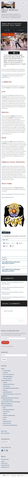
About (2, 368)
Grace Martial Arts (9, 11)
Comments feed (5, 465)
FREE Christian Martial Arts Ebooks (9, 398)
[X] (5, 450)
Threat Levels (22, 236)
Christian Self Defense (8, 384)
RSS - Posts (4, 431)
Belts (4, 407)
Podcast (5, 390)
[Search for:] (14, 355)
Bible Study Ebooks (7, 400)
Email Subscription (10, 331)
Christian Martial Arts (6, 380)
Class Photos (6, 411)
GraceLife (5, 372)
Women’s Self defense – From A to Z (12, 394)
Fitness (5, 417)
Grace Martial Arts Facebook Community (15, 194)
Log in (2, 461)
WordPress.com (5, 467)
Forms (4, 419)
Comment (21, 320)
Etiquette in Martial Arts (9, 415)
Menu (23, 3)
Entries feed (4, 463)
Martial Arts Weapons (6, 403)
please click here (5, 77)
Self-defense (16, 236)
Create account (5, 459)
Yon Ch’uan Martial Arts (7, 405)
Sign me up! (5, 342)
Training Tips (6, 232)
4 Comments (20, 30)
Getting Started (7, 421)
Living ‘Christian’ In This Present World (10, 401)
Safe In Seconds (7, 423)
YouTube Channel (7, 378)
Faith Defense (6, 386)
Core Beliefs (4, 396)
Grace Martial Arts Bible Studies (11, 388)
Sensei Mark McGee (8, 376)
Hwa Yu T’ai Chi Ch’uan (8, 374)
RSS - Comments (5, 433)
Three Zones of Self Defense (10, 425)
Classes (5, 413)
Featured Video (7, 370)
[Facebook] (2, 450)
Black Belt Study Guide (8, 409)
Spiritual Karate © (7, 392)
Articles (5, 382)
